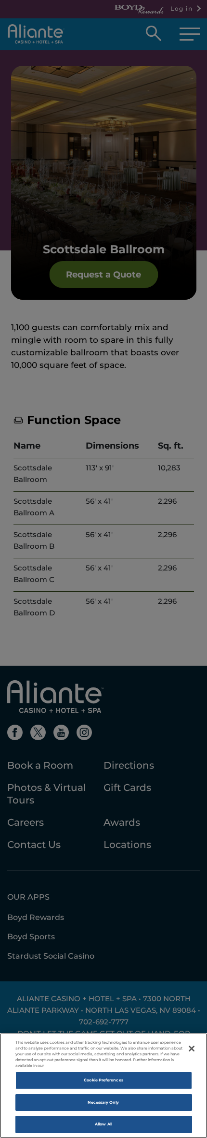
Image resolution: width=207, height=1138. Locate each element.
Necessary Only (103, 1102)
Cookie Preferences (103, 1080)
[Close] (191, 1048)
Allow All (103, 1124)
